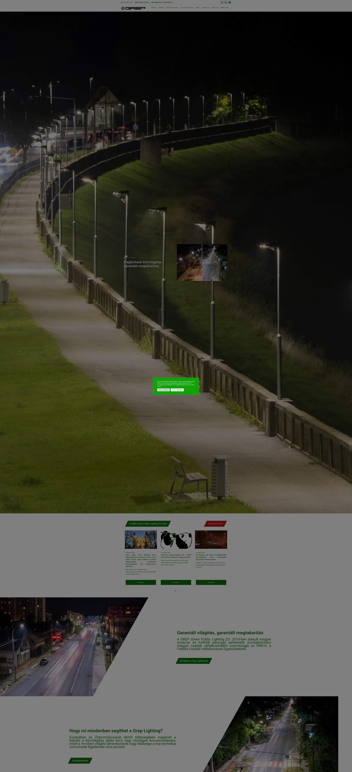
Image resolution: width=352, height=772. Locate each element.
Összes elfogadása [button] (177, 390)
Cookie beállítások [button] (163, 390)
